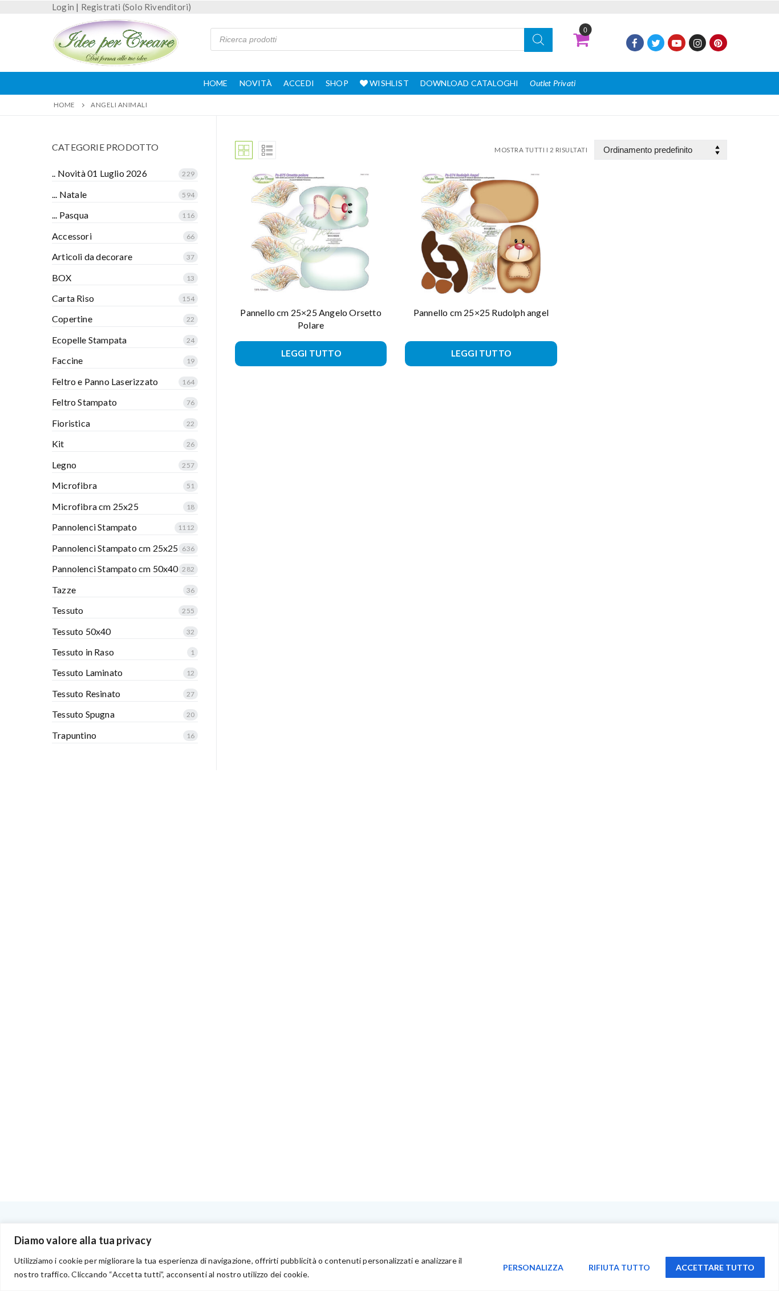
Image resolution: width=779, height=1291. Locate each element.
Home (216, 83)
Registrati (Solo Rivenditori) (136, 7)
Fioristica (71, 423)
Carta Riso (73, 298)
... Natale (69, 194)
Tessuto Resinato (86, 693)
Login (63, 7)
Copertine (72, 318)
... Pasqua (70, 214)
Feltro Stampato (84, 401)
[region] (389, 1257)
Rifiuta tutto (619, 1267)
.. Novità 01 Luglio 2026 (99, 173)
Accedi (298, 83)
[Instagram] (698, 43)
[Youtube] (676, 43)
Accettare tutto (715, 1267)
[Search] (538, 40)
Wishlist (388, 83)
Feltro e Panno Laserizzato (105, 381)
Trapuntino (74, 735)
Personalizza (533, 1267)
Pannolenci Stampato (94, 526)
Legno (64, 464)
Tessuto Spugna (83, 714)
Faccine (67, 360)
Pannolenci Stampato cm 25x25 (115, 548)
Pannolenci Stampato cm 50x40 (115, 568)
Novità (256, 83)
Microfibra (74, 485)
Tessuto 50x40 (81, 631)
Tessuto (67, 610)
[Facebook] (635, 43)
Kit (58, 443)
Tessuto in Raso (83, 651)
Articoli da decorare (92, 256)
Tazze (64, 589)
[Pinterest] (718, 43)
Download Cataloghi (469, 83)
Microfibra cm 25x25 (95, 506)
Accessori (72, 235)
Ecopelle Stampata (89, 339)
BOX (62, 277)
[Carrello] (581, 39)
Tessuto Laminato (87, 672)
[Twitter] (656, 43)
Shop (337, 83)
